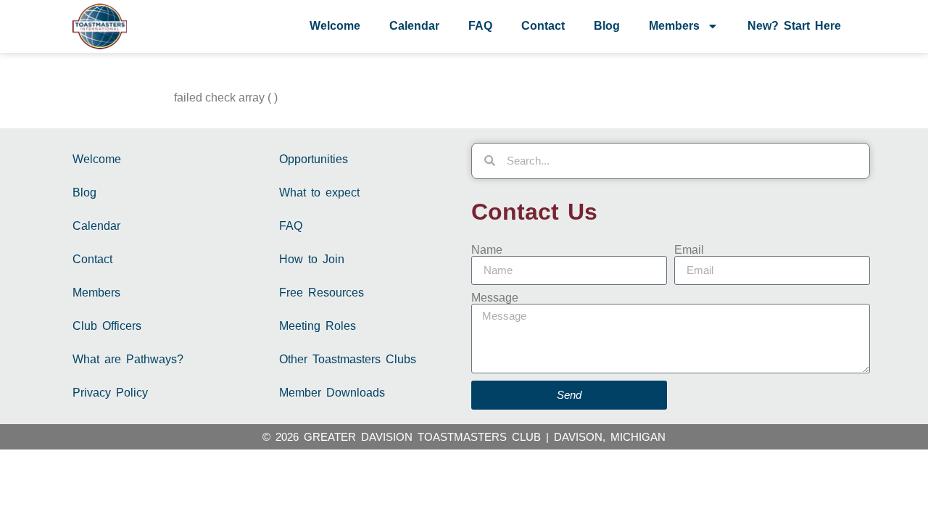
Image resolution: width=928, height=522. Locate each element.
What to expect (319, 192)
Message (494, 298)
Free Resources (321, 292)
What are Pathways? (127, 359)
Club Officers (106, 326)
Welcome (335, 26)
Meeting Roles (317, 326)
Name (486, 250)
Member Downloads (332, 392)
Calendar (414, 26)
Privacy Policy (110, 392)
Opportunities (313, 159)
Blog (607, 26)
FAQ (480, 26)
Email (689, 250)
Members (674, 26)
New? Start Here (794, 26)
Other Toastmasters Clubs (347, 359)
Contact (543, 26)
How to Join (311, 259)
